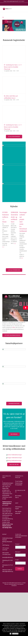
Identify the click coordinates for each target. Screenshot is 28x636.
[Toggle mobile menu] (25, 9)
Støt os (17, 497)
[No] (26, 629)
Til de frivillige (18, 481)
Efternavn (18, 552)
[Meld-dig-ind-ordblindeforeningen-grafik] (14, 164)
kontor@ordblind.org (7, 518)
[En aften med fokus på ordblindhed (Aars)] (14, 84)
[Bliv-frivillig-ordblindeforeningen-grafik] (14, 145)
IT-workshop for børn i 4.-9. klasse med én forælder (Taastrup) (13, 67)
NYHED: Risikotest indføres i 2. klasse (5, 217)
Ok (10, 633)
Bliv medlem (18, 495)
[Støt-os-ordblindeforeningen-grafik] (14, 183)
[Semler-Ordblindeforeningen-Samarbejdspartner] (14, 454)
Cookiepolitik (14, 585)
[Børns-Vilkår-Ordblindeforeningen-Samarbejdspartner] (14, 366)
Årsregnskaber (18, 485)
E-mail (17, 560)
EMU (14, 327)
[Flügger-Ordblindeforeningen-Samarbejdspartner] (14, 457)
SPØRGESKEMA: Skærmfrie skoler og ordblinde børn (16, 217)
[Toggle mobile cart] (22, 9)
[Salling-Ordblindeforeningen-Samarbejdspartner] (14, 460)
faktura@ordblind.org (7, 571)
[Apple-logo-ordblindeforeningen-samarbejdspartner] (14, 349)
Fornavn (17, 544)
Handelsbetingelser (12, 584)
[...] (3, 247)
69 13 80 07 (5, 505)
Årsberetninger (19, 483)
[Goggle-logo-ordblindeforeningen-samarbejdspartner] (14, 383)
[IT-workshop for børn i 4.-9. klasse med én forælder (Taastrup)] (14, 53)
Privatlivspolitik (20, 584)
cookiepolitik (15, 633)
